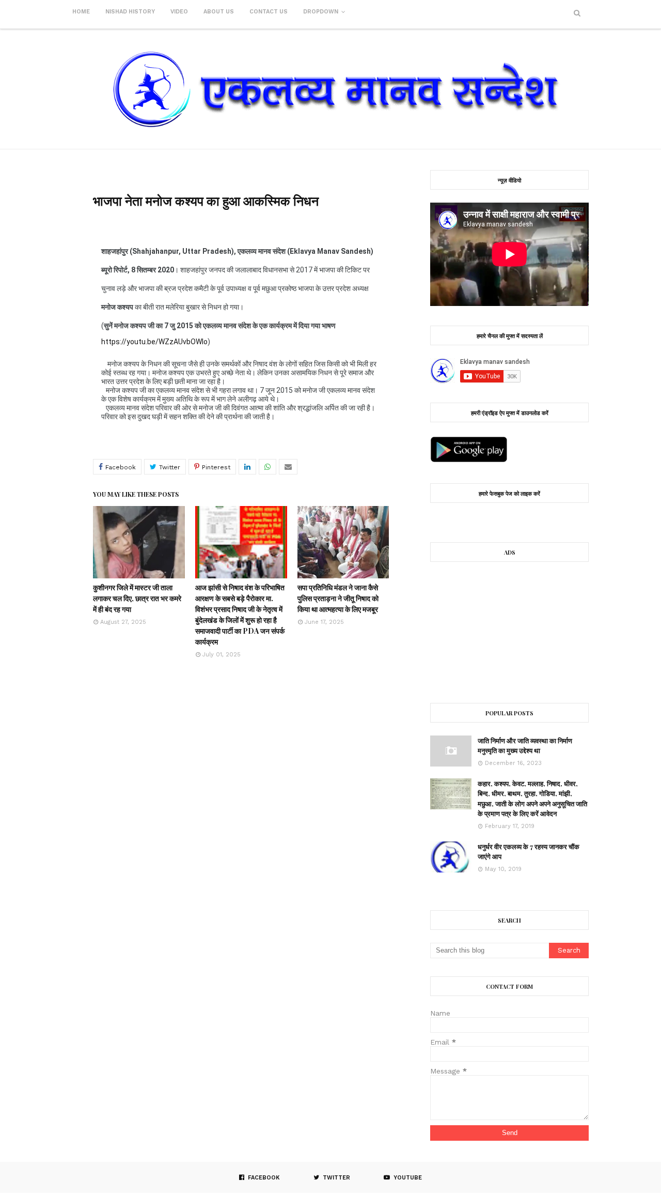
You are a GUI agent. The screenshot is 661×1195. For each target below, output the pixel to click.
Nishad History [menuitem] (130, 11)
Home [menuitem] (81, 11)
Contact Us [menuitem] (268, 11)
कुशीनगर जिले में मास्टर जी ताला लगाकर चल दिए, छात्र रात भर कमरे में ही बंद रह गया (137, 598)
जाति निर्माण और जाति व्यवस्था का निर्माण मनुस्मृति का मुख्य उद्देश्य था (525, 745)
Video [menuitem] (179, 11)
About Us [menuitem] (218, 11)
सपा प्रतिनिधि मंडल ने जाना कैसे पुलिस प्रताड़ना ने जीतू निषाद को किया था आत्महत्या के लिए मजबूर (338, 598)
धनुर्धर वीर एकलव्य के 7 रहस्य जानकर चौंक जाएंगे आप (528, 851)
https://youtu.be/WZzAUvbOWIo (154, 342)
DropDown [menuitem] (320, 11)
